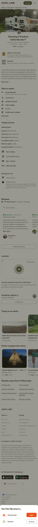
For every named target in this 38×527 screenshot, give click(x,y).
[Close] (19, 263)
